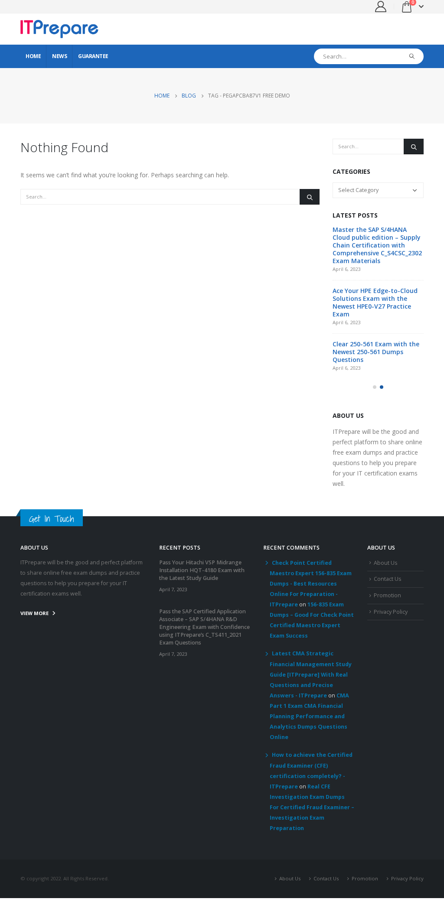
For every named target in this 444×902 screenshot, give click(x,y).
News (59, 56)
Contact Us (388, 579)
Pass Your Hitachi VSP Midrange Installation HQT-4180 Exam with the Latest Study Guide (202, 570)
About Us (386, 563)
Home (33, 56)
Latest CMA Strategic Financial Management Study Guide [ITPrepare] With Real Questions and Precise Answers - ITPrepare (311, 674)
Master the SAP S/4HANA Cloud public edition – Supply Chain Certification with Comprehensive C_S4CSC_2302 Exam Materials (377, 245)
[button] (374, 387)
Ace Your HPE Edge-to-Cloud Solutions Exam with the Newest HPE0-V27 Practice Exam (375, 302)
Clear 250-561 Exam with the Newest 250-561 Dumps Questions (376, 352)
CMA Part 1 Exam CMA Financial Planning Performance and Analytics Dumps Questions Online (309, 716)
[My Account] (381, 6)
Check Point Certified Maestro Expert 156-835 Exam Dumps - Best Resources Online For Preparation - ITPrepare (311, 584)
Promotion (387, 595)
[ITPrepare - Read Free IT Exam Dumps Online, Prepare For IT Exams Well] (59, 29)
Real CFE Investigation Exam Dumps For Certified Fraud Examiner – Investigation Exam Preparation (312, 807)
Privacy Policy (391, 611)
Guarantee (93, 56)
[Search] (412, 56)
